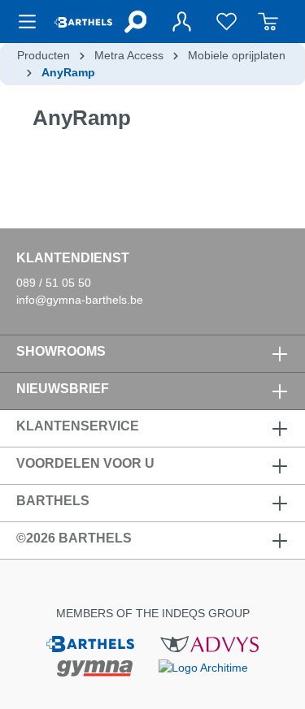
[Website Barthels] (90, 643)
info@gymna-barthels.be (79, 299)
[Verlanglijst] (226, 21)
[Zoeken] (134, 21)
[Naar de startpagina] (83, 21)
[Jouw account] (181, 21)
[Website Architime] (203, 666)
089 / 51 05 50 (53, 282)
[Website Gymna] (95, 667)
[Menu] (32, 21)
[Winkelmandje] (268, 21)
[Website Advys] (209, 643)
